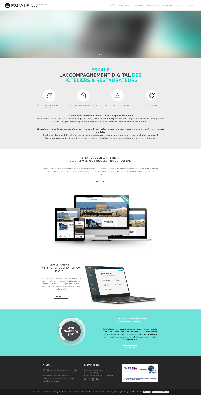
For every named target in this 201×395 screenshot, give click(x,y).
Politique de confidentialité (160, 392)
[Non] (198, 392)
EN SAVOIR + (61, 296)
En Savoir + (100, 182)
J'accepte (147, 392)
